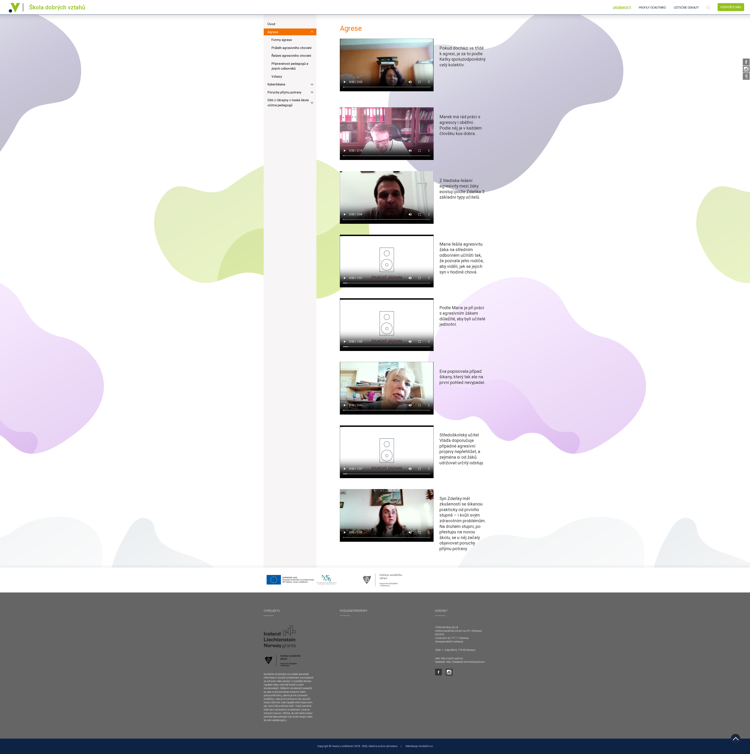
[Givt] (746, 76)
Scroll (735, 738)
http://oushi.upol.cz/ (452, 658)
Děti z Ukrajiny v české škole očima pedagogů (288, 102)
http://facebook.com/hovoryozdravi (465, 661)
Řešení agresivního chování (291, 56)
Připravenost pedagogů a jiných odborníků (289, 66)
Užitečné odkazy (686, 7)
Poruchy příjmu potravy (284, 92)
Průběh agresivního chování (291, 48)
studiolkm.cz (426, 746)
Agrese (273, 32)
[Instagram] (746, 69)
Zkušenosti (622, 7)
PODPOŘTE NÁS (731, 7)
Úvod (271, 24)
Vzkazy (276, 76)
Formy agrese (281, 40)
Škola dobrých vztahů (57, 7)
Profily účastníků (652, 7)
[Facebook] (746, 62)
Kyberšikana (276, 84)
